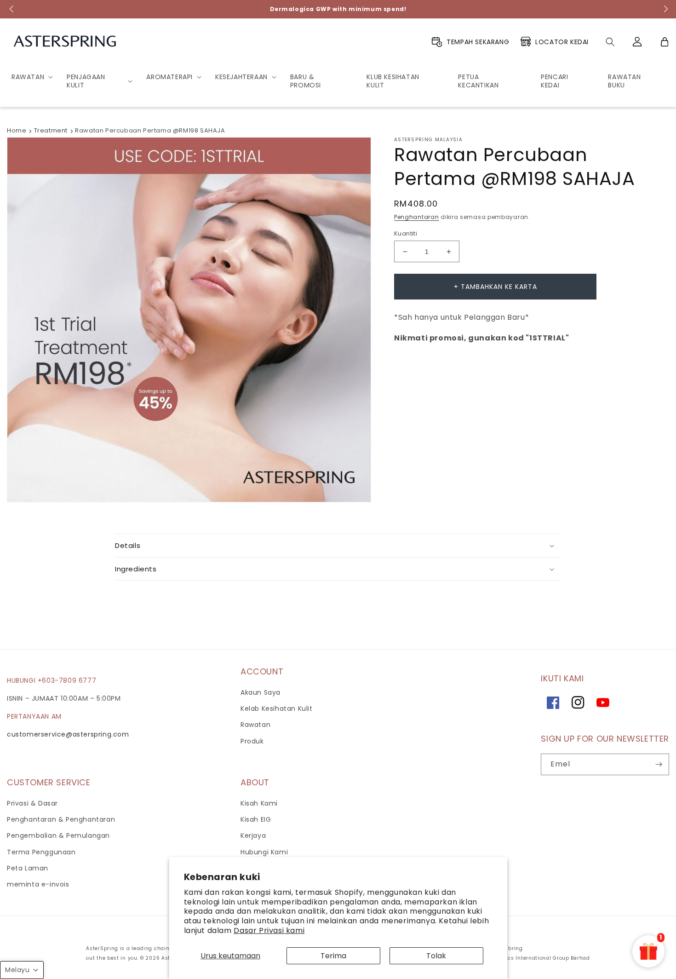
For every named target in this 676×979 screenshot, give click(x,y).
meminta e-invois (38, 884)
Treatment (51, 130)
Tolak (436, 955)
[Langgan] (658, 764)
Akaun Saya (261, 692)
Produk (252, 741)
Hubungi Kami (264, 852)
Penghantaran (416, 217)
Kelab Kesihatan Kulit (277, 708)
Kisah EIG (256, 819)
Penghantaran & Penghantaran (61, 819)
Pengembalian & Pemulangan (58, 835)
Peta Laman (27, 868)
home (16, 130)
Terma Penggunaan (41, 852)
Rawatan (255, 724)
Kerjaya (253, 835)
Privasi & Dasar (32, 803)
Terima (333, 955)
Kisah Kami (259, 803)
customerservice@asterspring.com (68, 734)
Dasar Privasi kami (269, 930)
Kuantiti (405, 233)
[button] (29, 77)
